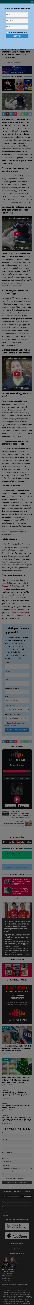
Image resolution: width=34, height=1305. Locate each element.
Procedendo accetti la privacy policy (18, 32)
